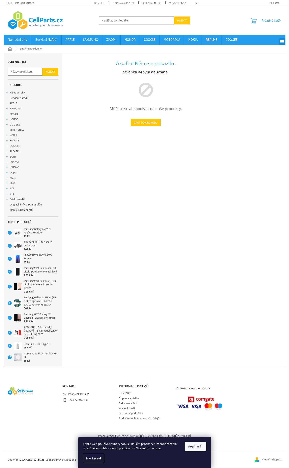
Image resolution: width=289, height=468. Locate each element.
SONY (13, 157)
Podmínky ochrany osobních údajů (139, 418)
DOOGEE (15, 146)
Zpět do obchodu (146, 122)
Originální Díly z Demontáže (26, 205)
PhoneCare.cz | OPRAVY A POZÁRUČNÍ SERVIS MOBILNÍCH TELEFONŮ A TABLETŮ (144, 436)
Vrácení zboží (178, 3)
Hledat (182, 20)
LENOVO (14, 167)
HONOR (14, 119)
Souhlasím (195, 446)
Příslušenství (17, 199)
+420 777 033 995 (78, 400)
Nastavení (93, 458)
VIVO (12, 183)
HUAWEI (14, 162)
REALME (14, 141)
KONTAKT (99, 3)
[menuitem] (17, 40)
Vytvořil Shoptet (271, 460)
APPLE (13, 103)
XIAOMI (14, 114)
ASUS (13, 178)
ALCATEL (15, 151)
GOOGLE (15, 125)
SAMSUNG (15, 109)
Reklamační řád (151, 3)
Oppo (13, 173)
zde (158, 448)
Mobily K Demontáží (21, 210)
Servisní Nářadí (18, 98)
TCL (12, 189)
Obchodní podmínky (131, 413)
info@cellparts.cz (78, 394)
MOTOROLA (17, 130)
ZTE (12, 194)
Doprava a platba (123, 3)
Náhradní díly (17, 93)
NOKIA (13, 135)
